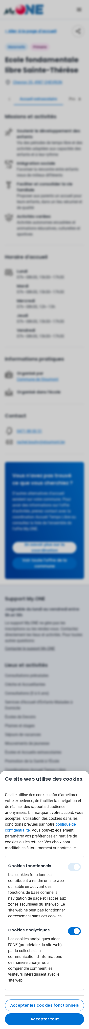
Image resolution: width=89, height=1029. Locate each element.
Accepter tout (44, 1019)
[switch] (74, 931)
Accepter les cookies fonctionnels (44, 1005)
